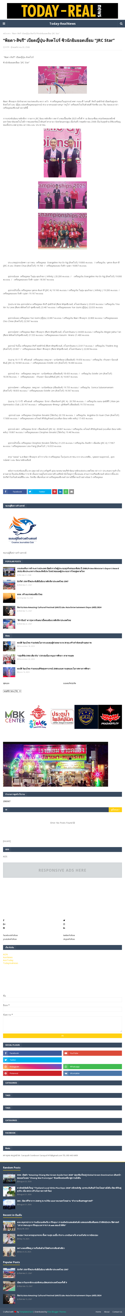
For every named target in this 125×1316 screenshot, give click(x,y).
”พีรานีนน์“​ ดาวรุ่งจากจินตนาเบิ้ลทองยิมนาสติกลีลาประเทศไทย (44, 620)
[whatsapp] (92, 1066)
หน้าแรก (6, 33)
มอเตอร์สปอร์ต (69, 683)
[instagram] (32, 1066)
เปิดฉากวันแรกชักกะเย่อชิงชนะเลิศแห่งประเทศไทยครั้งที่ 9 (42, 1282)
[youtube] (92, 1053)
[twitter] (32, 1059)
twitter (69, 935)
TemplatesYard (26, 1312)
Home (98, 1312)
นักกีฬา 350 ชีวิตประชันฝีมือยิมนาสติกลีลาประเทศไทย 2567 (42, 581)
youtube (10, 939)
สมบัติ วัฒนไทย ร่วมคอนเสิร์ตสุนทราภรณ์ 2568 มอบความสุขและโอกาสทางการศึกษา (53, 668)
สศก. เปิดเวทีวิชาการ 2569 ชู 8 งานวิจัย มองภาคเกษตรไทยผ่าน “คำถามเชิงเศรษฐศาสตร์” (55, 1200)
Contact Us (117, 1312)
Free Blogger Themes (57, 1312)
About (106, 1312)
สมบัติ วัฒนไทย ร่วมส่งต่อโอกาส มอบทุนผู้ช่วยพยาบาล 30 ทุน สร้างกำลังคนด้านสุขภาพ (54, 642)
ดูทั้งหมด (114, 809)
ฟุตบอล (6, 683)
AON (7, 47)
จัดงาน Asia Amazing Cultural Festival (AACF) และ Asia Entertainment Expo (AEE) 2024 (59, 607)
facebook (10, 935)
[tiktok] (92, 1059)
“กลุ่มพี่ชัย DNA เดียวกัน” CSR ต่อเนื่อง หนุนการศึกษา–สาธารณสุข (45, 655)
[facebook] (32, 1053)
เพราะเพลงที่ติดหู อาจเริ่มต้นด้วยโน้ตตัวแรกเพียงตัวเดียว (41, 1248)
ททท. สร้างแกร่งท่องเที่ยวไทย (29, 594)
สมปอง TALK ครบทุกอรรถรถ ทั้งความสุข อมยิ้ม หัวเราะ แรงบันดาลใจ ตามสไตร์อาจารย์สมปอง (57, 1235)
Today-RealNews (62, 24)
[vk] (92, 1073)
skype (69, 939)
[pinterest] (32, 1073)
